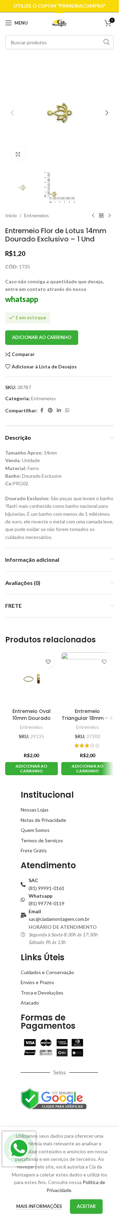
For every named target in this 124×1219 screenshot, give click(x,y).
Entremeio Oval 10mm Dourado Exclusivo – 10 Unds (31, 718)
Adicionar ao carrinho (41, 337)
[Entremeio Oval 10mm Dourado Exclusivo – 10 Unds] (31, 678)
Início (11, 215)
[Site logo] (59, 22)
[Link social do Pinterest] (50, 410)
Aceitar (86, 1206)
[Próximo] (109, 215)
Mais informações (39, 1206)
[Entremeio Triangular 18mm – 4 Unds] (87, 678)
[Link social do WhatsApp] (67, 410)
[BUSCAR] (106, 42)
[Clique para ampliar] (18, 154)
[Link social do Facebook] (42, 410)
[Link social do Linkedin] (59, 410)
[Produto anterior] (93, 215)
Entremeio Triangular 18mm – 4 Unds (87, 718)
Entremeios (36, 215)
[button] (12, 113)
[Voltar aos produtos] (101, 215)
